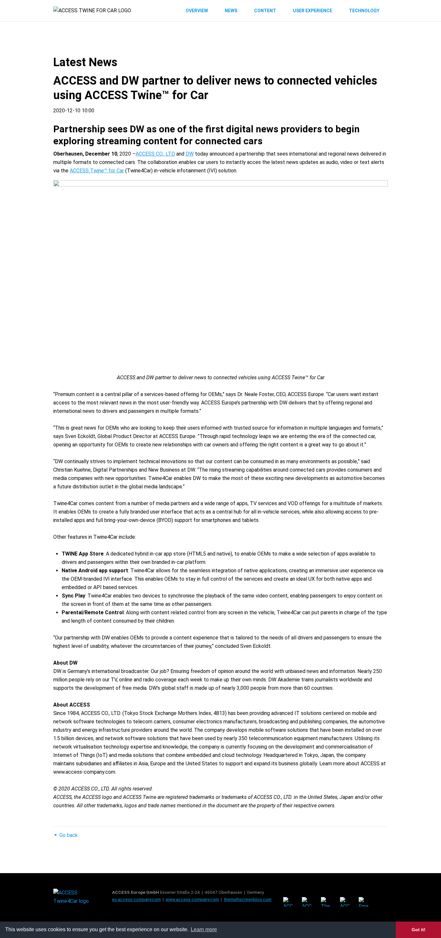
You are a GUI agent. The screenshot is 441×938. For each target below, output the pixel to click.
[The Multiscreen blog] (326, 902)
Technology (364, 10)
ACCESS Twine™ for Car (97, 171)
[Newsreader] (105, 11)
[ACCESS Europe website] (345, 902)
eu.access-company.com (136, 899)
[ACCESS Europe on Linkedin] (307, 902)
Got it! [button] (419, 929)
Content (265, 10)
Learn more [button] (204, 929)
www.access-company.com (192, 899)
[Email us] (364, 902)
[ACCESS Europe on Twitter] (288, 902)
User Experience (312, 10)
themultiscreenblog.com (248, 899)
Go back (68, 835)
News (231, 10)
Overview (197, 10)
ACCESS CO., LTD (155, 154)
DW (190, 154)
